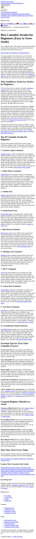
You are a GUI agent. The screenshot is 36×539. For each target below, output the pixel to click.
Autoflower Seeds (19, 467)
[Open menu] (2, 7)
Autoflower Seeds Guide (11, 527)
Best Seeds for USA (10, 520)
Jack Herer (4, 310)
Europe (5, 488)
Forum (21, 3)
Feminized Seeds (9, 467)
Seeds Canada (18, 472)
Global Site (7, 500)
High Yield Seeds (24, 471)
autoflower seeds (10, 391)
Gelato (3, 410)
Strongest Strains (26, 469)
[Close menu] (5, 10)
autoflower (22, 485)
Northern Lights (5, 154)
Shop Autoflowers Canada (22, 459)
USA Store (7, 495)
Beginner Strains (16, 469)
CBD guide (17, 15)
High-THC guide (9, 15)
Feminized (15, 485)
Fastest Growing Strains (11, 522)
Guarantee (13, 3)
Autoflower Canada (10, 513)
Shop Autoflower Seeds (8, 53)
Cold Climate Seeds (23, 474)
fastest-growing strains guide (17, 120)
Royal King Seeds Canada (19, 131)
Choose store (5, 5)
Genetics (7, 3)
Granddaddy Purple (6, 329)
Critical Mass (4, 290)
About (17, 3)
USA (2, 226)
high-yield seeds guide (23, 246)
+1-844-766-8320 (17, 536)
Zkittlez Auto (4, 195)
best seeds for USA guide (26, 322)
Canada (28, 224)
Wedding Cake (5, 255)
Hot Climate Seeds (11, 474)
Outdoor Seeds (8, 471)
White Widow (5, 174)
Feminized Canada (9, 511)
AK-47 (3, 272)
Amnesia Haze (28, 408)
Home (2, 467)
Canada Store (8, 497)
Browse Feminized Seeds (22, 53)
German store (19, 396)
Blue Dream (4, 233)
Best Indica (16, 471)
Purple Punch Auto (6, 214)
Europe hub (24, 15)
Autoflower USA (9, 509)
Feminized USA (9, 508)
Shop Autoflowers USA (8, 459)
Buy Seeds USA (9, 472)
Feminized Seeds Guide (11, 525)
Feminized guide (19, 14)
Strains (3, 3)
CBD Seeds (7, 469)
